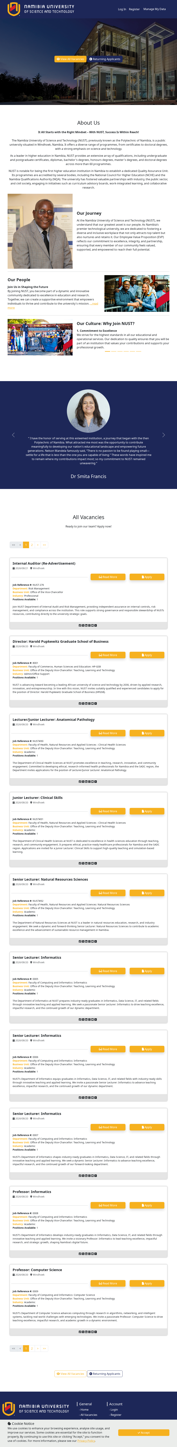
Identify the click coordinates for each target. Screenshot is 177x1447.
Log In (122, 9)
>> (44, 545)
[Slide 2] (113, 351)
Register (134, 9)
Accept (145, 1433)
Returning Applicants (106, 59)
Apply (148, 577)
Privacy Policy (86, 1441)
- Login (113, 1410)
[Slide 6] (138, 351)
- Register (115, 1415)
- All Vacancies (88, 1415)
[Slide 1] (107, 351)
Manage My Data (154, 9)
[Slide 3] (120, 351)
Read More (109, 577)
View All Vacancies (72, 59)
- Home (83, 1410)
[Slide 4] (126, 351)
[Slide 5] (132, 351)
